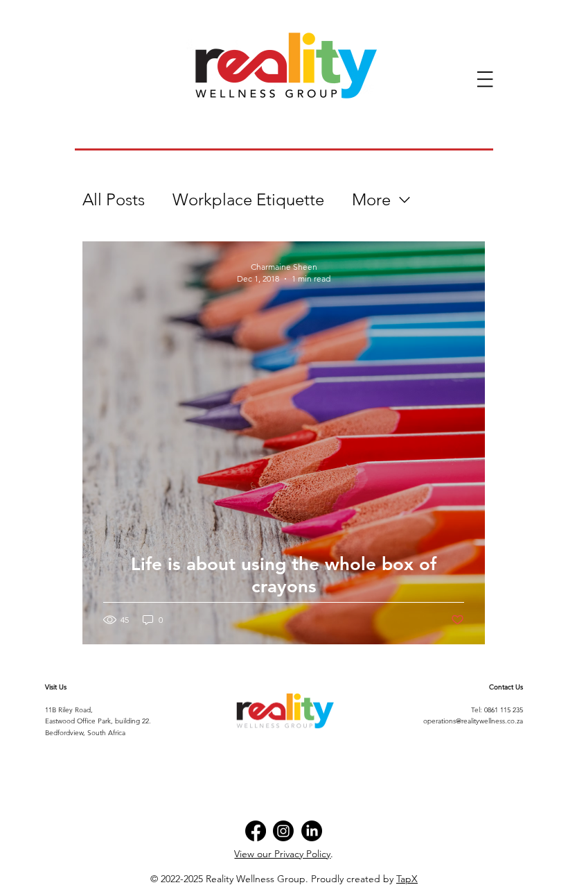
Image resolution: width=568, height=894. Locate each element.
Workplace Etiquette (248, 199)
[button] (484, 79)
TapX (407, 878)
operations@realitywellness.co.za (473, 720)
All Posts (113, 199)
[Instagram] (283, 830)
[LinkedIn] (311, 830)
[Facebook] (255, 830)
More (371, 199)
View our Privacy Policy (282, 854)
